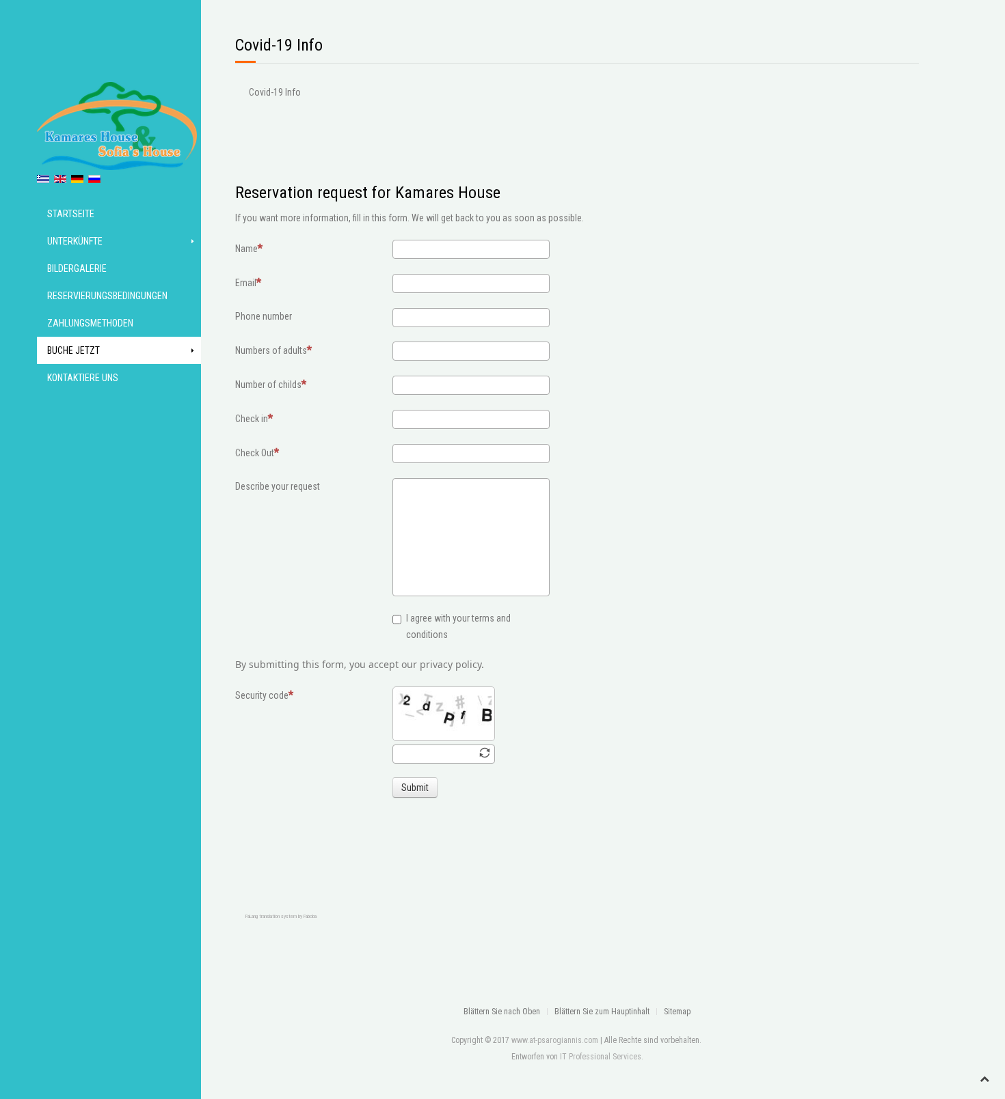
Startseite (70, 213)
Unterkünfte (75, 241)
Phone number (263, 316)
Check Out (254, 452)
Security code (262, 695)
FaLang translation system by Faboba (281, 916)
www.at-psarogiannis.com (554, 1040)
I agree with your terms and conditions (458, 626)
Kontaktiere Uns (82, 377)
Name (246, 248)
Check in (251, 418)
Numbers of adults (271, 350)
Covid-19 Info (275, 92)
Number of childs (268, 384)
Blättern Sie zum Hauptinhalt (601, 1011)
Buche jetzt (73, 350)
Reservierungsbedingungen (107, 295)
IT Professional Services (600, 1056)
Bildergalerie (77, 268)
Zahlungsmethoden (90, 323)
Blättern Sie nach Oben (502, 1011)
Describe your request (277, 486)
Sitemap (677, 1011)
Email (245, 282)
